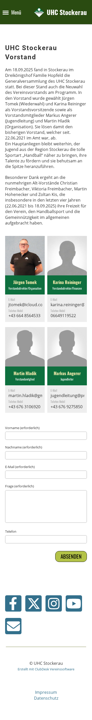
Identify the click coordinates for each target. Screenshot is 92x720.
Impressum (46, 692)
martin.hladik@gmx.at (29, 395)
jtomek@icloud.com (27, 304)
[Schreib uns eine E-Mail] (13, 628)
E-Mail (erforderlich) (20, 466)
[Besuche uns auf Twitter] (33, 605)
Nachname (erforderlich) (23, 447)
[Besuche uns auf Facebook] (13, 605)
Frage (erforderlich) (19, 486)
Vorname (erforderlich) (22, 428)
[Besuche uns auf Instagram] (53, 605)
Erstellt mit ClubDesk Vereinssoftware (46, 669)
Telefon (10, 531)
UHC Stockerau (67, 12)
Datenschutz (46, 698)
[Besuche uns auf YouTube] (74, 605)
